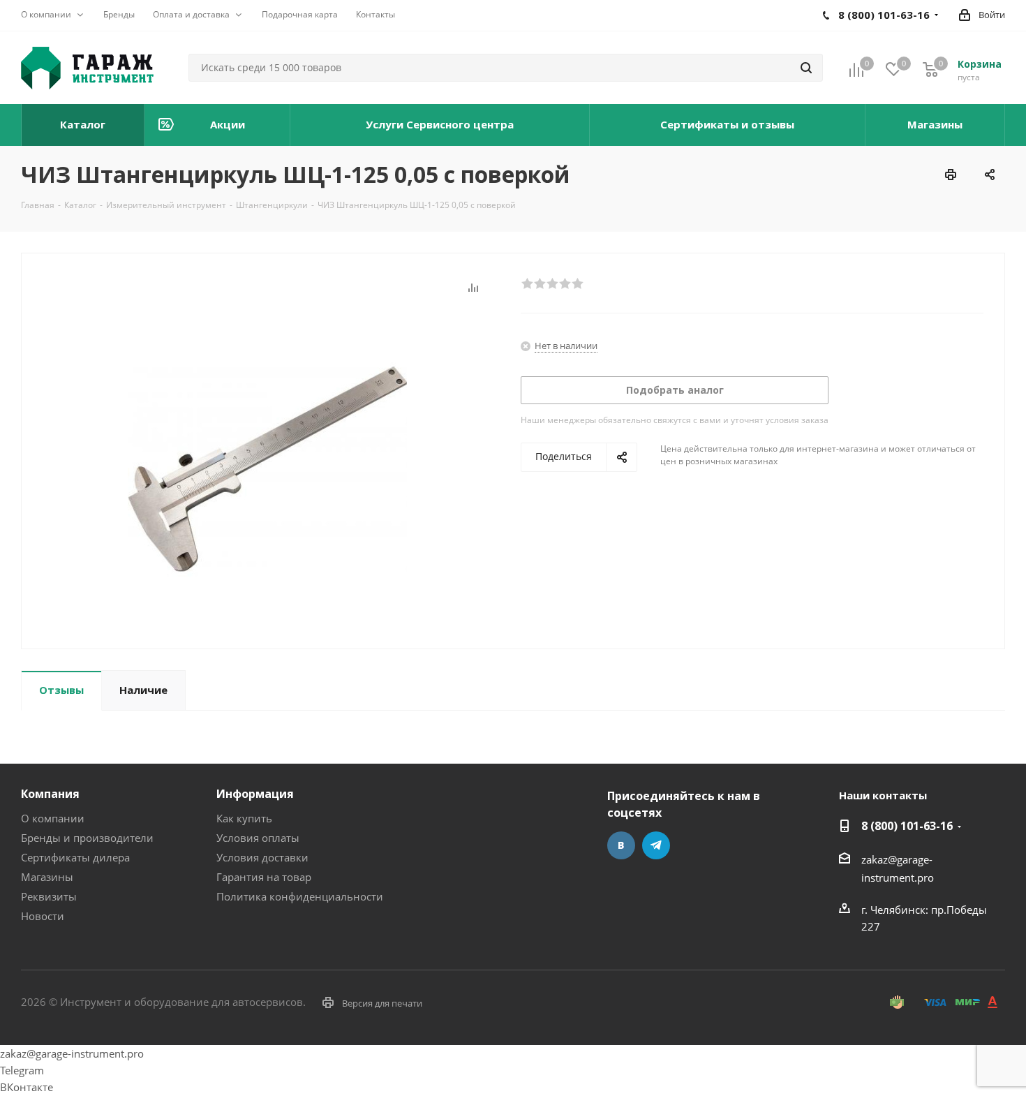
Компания (50, 793)
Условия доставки (262, 857)
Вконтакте (621, 845)
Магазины (47, 877)
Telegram (656, 845)
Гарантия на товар (263, 877)
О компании (52, 818)
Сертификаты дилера (75, 857)
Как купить (244, 818)
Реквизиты (49, 896)
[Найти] (806, 68)
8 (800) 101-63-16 (907, 826)
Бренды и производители (87, 838)
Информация (255, 793)
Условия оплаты (257, 838)
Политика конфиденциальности (299, 896)
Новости (42, 916)
